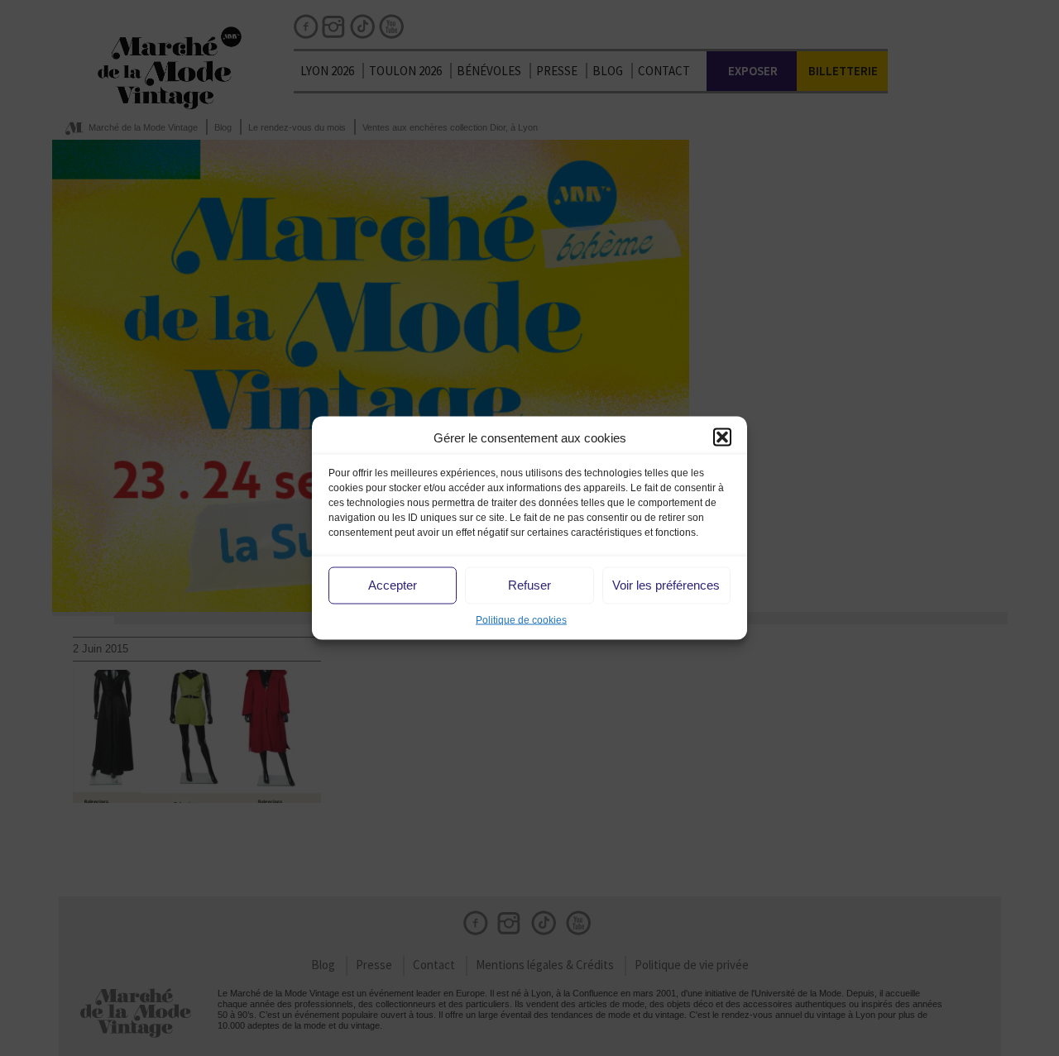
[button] (722, 437)
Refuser (529, 585)
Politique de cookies (521, 619)
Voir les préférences (666, 585)
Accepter (392, 585)
